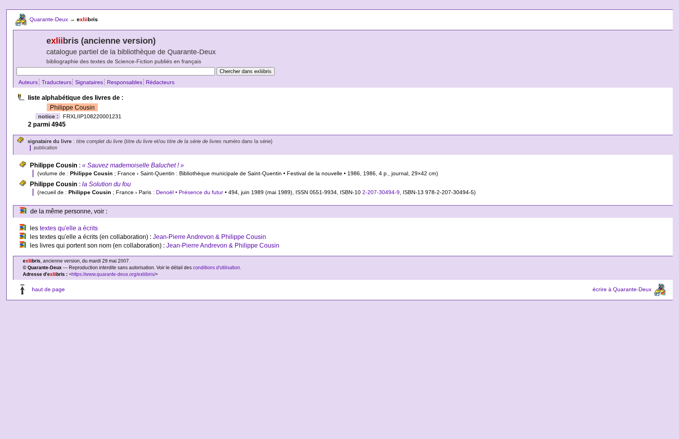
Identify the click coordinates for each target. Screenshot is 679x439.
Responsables (124, 82)
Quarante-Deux (48, 19)
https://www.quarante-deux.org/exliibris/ (113, 274)
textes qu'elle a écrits (69, 228)
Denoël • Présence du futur (189, 192)
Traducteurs (57, 82)
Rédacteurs (160, 82)
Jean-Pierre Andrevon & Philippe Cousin (209, 236)
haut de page (48, 289)
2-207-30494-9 (381, 192)
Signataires (89, 82)
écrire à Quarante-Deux (622, 289)
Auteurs (28, 82)
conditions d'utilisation (216, 267)
